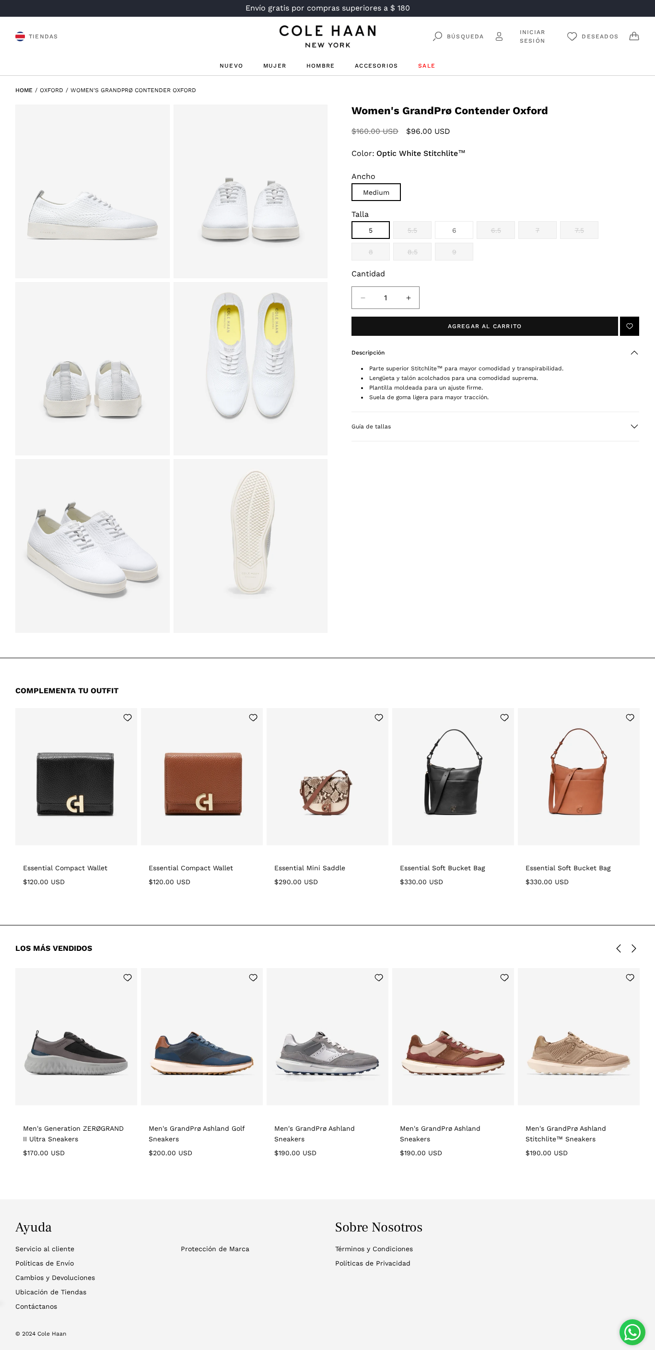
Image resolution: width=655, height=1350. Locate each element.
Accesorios (376, 65)
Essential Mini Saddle (309, 868)
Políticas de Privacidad (372, 1263)
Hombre (320, 65)
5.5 (420, 232)
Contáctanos (36, 1306)
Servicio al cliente (44, 1249)
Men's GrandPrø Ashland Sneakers (314, 1134)
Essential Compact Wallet (65, 868)
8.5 (420, 254)
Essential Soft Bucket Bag (442, 868)
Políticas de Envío (44, 1263)
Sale (426, 65)
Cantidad (368, 273)
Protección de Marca (215, 1249)
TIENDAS (43, 36)
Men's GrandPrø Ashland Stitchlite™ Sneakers (566, 1134)
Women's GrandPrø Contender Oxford (133, 90)
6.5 (503, 232)
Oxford (51, 90)
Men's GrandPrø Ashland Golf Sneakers (197, 1134)
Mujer (274, 65)
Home (24, 90)
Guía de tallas (371, 426)
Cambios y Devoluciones (55, 1277)
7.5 (586, 232)
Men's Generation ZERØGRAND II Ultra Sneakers (73, 1134)
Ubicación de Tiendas (50, 1292)
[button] (495, 352)
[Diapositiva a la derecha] (634, 948)
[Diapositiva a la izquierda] (618, 948)
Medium (376, 192)
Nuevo (231, 65)
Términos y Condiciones (374, 1249)
